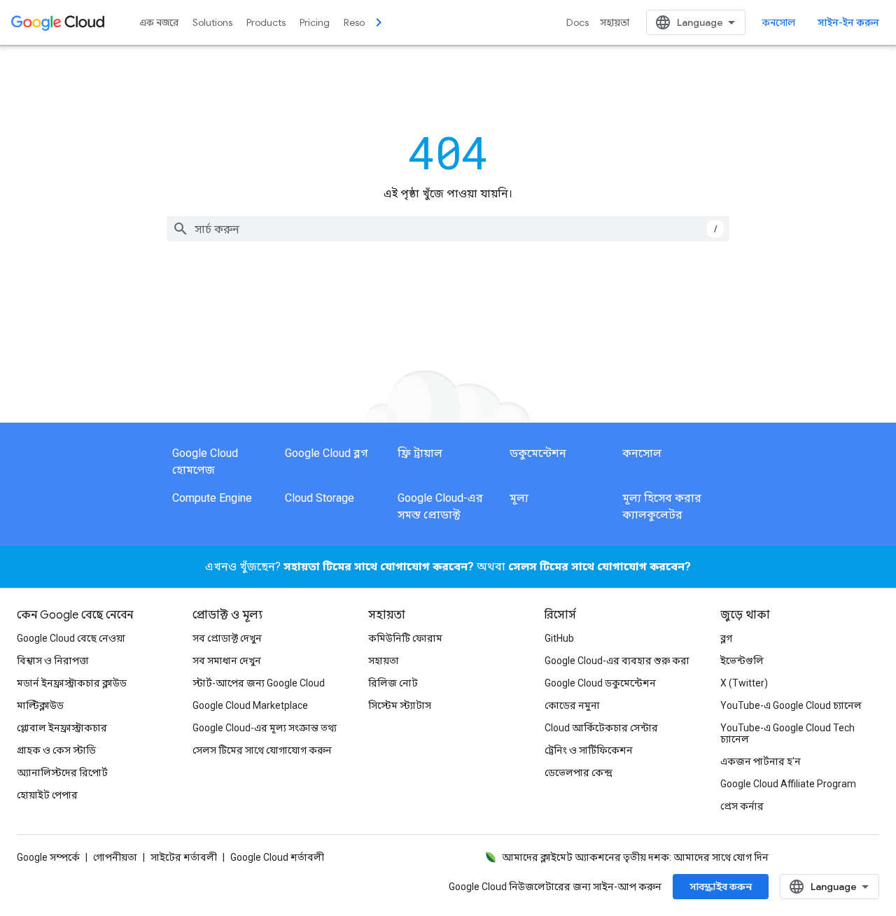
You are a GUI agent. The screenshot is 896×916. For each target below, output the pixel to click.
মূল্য (519, 498)
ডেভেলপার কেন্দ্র (578, 772)
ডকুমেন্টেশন (538, 453)
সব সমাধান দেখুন (226, 660)
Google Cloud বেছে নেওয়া (71, 638)
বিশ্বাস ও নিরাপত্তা (53, 660)
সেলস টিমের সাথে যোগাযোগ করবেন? (599, 566)
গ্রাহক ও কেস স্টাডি (56, 750)
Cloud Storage (319, 498)
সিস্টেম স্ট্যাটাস (399, 705)
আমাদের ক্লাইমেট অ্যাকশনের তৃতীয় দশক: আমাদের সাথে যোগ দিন (635, 857)
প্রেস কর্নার (742, 806)
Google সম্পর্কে (48, 857)
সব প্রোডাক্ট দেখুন (227, 638)
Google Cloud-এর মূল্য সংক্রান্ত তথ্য (264, 727)
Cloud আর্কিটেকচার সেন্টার (601, 727)
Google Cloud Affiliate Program (788, 783)
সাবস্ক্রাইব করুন (721, 886)
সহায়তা (614, 22)
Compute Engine (212, 498)
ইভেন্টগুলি (742, 660)
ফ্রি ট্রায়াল (420, 453)
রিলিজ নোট (393, 683)
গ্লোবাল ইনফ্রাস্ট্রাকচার (62, 727)
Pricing (315, 22)
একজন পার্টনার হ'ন (760, 761)
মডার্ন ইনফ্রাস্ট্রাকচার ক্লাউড (72, 683)
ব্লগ (726, 638)
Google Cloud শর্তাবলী (277, 857)
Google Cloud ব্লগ (326, 453)
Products (266, 22)
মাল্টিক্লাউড (40, 705)
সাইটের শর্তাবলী (183, 857)
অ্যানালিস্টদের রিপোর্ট (62, 772)
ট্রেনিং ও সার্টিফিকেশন (589, 750)
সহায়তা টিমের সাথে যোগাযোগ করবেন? (379, 566)
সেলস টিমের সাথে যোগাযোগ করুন (262, 750)
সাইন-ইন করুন (848, 22)
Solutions (212, 22)
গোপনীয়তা (115, 857)
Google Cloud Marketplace (250, 705)
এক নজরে (158, 22)
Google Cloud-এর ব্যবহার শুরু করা (617, 660)
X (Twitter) (744, 683)
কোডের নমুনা (572, 705)
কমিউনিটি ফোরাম (405, 638)
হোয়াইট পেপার (47, 795)
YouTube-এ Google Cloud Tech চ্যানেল (787, 733)
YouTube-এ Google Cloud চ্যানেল (791, 705)
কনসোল (778, 22)
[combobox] (448, 228)
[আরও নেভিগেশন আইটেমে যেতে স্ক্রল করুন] (378, 22)
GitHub (559, 638)
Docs (577, 22)
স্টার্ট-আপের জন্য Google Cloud (258, 683)
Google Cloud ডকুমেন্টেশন (600, 683)
